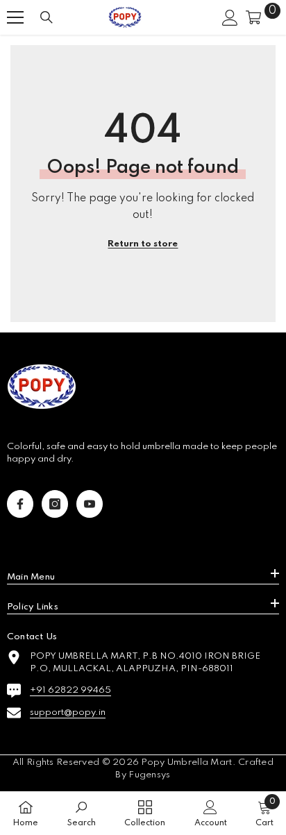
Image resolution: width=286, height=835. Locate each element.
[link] (81, 813)
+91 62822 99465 (70, 690)
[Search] (46, 17)
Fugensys (149, 774)
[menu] (15, 17)
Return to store (143, 243)
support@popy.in (68, 712)
